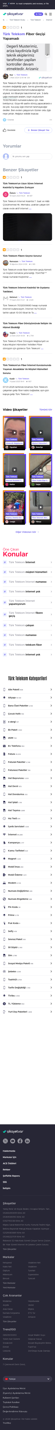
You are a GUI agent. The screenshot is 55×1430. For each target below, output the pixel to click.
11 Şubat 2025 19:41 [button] (17, 381)
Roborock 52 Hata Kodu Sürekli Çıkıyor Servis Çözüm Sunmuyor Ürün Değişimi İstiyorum (27, 1241)
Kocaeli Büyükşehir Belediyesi (40, 1343)
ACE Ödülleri (9, 1163)
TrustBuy (7, 1423)
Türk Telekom (35, 20)
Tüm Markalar (9, 1283)
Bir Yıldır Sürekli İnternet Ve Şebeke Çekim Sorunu (26, 1244)
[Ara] (46, 14)
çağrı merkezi (9, 96)
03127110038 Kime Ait (13, 1221)
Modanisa (7, 1301)
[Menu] (50, 14)
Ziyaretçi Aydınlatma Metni (16, 1393)
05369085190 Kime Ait (14, 1217)
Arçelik (6, 1305)
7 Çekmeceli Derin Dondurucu (15, 1364)
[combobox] (27, 1379)
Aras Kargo (8, 1309)
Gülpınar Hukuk (35, 1339)
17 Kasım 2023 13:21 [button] (17, 300)
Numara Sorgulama (11, 1313)
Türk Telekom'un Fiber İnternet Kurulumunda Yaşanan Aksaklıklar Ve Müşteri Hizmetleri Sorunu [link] (27, 369)
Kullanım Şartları (11, 1398)
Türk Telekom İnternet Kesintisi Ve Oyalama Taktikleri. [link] (26, 289)
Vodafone (32, 1267)
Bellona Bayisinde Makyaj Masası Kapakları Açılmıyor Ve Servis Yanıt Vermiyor (27, 1229)
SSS (5, 1182)
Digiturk (6, 1270)
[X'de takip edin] (5, 1141)
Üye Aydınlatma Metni (14, 1388)
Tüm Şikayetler (9, 1249)
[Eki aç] (27, 57)
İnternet (49, 20)
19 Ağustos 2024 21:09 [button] (18, 264)
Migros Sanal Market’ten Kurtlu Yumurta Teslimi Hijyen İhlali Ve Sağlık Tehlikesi (27, 1225)
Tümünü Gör (45, 409)
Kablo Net (7, 1267)
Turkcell (31, 1278)
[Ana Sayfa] (13, 14)
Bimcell (6, 1278)
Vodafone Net (34, 1263)
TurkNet (31, 1270)
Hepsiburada (33, 1301)
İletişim (6, 1188)
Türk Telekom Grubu (17, 20)
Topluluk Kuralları (11, 1402)
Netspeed (7, 1263)
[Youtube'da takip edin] (12, 1141)
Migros (31, 1309)
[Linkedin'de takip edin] (27, 1141)
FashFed (32, 1347)
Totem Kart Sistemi (11, 1339)
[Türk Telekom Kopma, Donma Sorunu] (14, 508)
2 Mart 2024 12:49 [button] (17, 78)
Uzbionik (7, 1351)
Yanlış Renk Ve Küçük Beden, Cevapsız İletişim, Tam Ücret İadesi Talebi (27, 1209)
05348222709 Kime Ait (14, 1237)
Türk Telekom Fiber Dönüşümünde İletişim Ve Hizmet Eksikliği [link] (27, 325)
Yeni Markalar (9, 1287)
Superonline (33, 1274)
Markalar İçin (9, 1157)
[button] (12, 27)
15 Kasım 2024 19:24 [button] (17, 196)
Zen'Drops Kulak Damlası (39, 1351)
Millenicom (7, 1274)
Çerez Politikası (10, 1407)
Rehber (6, 1169)
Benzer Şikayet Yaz (40, 130)
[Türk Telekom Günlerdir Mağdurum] (14, 434)
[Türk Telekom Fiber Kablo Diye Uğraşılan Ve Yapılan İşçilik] (40, 471)
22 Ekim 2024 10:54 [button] (17, 336)
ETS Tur (31, 1313)
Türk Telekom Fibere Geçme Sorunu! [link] (22, 256)
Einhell (6, 1347)
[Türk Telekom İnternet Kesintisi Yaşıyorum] (14, 471)
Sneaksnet (7, 1343)
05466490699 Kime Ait (14, 1213)
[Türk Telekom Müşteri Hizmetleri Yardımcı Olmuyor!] (40, 434)
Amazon (32, 1317)
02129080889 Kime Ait (14, 1233)
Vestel (31, 1305)
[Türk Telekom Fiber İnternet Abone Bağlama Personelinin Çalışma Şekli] (40, 508)
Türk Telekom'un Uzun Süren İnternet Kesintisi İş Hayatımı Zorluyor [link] (23, 185)
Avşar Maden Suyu (36, 1335)
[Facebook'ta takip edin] (20, 1141)
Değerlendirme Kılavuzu (15, 1411)
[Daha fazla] (50, 119)
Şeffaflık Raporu (11, 1175)
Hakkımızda (9, 1151)
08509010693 (9, 1335)
